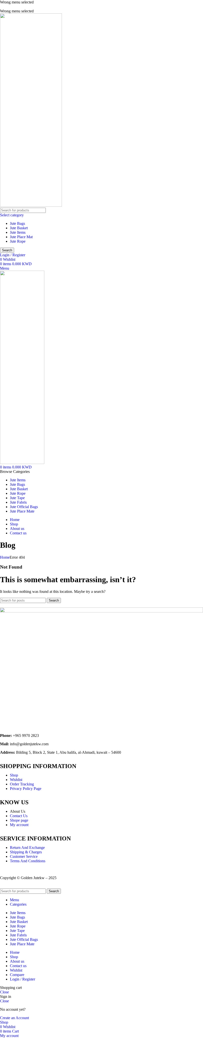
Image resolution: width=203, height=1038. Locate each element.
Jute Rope (17, 241)
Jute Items (17, 232)
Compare (17, 975)
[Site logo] (31, 205)
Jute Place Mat (21, 237)
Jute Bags (17, 223)
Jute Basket (19, 228)
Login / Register (22, 979)
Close (4, 992)
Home (5, 557)
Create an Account (14, 1018)
